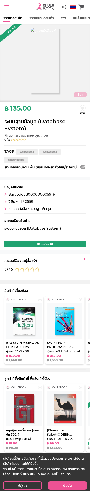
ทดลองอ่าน (45, 244)
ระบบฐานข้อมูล (16, 159)
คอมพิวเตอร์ (27, 152)
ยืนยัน (67, 485)
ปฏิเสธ (22, 485)
